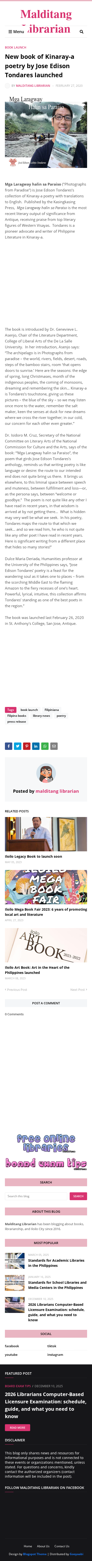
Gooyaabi (76, 1554)
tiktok (51, 1346)
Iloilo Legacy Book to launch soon (33, 856)
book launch (15, 47)
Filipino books (16, 716)
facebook (12, 1346)
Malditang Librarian (46, 21)
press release (16, 721)
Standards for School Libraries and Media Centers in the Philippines (57, 1285)
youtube (11, 1354)
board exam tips (18, 1386)
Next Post (77, 989)
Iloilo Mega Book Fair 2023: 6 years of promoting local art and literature (46, 912)
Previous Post (17, 989)
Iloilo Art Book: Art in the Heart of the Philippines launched (37, 970)
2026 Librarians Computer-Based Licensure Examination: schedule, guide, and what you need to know (56, 1312)
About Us (43, 1546)
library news (41, 716)
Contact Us (61, 1546)
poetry (61, 716)
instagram (55, 1354)
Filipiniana (52, 710)
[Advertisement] (46, 280)
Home (28, 1546)
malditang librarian (33, 86)
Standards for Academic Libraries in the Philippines (56, 1263)
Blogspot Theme (35, 1554)
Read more (17, 1427)
